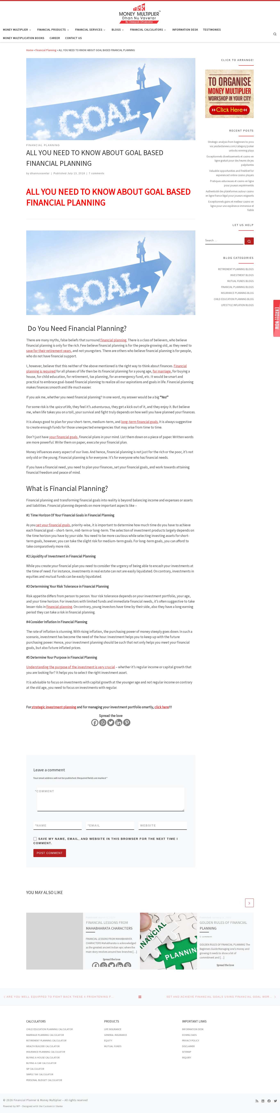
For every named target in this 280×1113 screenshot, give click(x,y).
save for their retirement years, (49, 350)
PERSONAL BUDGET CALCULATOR (44, 1080)
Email (94, 825)
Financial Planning (45, 50)
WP (18, 1106)
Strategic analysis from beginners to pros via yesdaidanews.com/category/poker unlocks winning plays (231, 146)
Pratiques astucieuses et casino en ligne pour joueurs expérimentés (232, 183)
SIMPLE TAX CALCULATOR (39, 1074)
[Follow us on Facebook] (269, 1101)
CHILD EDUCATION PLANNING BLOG (234, 299)
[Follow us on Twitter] (275, 1101)
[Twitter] (110, 722)
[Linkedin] (118, 722)
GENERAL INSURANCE (115, 1034)
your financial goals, (64, 437)
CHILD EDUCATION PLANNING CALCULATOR (49, 1029)
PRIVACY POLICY (190, 1040)
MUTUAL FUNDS (112, 1046)
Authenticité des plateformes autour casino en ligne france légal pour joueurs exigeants (230, 193)
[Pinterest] (126, 722)
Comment (44, 791)
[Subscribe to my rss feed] (257, 1101)
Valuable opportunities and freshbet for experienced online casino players (231, 173)
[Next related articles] (249, 903)
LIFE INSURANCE (112, 1029)
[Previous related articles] (240, 903)
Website (148, 825)
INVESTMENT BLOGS (242, 275)
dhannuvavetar (40, 173)
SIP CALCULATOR (35, 1068)
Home (29, 50)
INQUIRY (186, 1057)
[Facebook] (94, 722)
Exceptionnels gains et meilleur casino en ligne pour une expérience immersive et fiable (231, 206)
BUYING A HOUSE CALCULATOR (43, 1057)
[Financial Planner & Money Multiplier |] (140, 13)
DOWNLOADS (189, 1034)
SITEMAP (186, 1051)
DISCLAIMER (188, 1046)
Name (41, 825)
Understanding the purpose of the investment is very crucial (70, 667)
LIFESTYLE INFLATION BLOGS (237, 305)
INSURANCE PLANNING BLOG (237, 293)
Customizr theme (53, 1106)
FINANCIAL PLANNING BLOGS (237, 287)
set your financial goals (53, 525)
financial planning (59, 606)
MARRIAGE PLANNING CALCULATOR (45, 1034)
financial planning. (113, 340)
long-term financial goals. (139, 422)
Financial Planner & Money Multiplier (37, 1100)
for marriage (162, 371)
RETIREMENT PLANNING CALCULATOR (46, 1040)
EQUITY (108, 1040)
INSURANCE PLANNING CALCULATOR (45, 1051)
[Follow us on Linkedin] (263, 1101)
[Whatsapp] (102, 722)
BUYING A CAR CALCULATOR (41, 1063)
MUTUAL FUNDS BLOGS (240, 281)
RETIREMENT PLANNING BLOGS (236, 269)
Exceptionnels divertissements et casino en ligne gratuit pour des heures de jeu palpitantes (230, 161)
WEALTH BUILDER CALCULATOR (43, 1046)
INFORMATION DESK (193, 1029)
